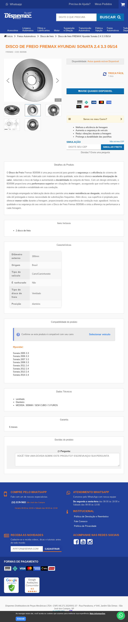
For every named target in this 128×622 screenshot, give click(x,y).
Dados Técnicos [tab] (64, 391)
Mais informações (97, 613)
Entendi (20, 619)
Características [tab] (64, 245)
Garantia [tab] (64, 419)
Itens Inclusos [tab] (64, 223)
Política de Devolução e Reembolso (91, 516)
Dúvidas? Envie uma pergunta (95, 152)
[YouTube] (83, 541)
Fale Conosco (80, 521)
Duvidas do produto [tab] (64, 439)
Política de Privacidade (85, 526)
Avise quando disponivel (96, 91)
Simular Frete (112, 147)
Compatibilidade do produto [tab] (64, 322)
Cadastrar (52, 549)
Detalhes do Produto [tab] (64, 165)
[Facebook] (76, 541)
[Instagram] (90, 541)
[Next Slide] (58, 80)
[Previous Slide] (8, 80)
